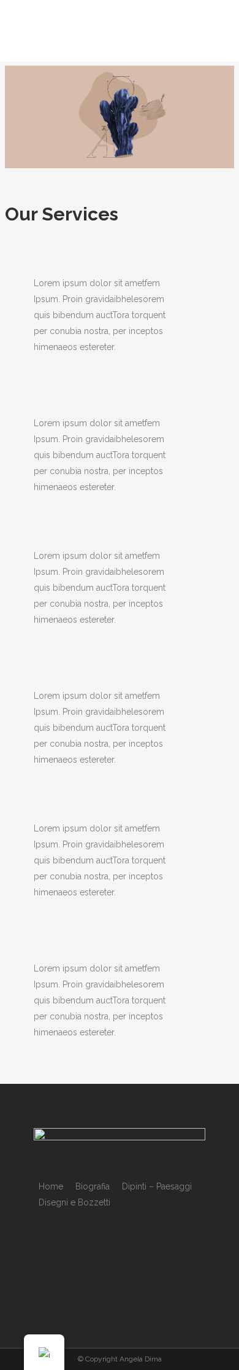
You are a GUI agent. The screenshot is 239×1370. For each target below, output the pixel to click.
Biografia (92, 1186)
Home (51, 1186)
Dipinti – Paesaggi (157, 1186)
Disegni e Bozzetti (74, 1202)
